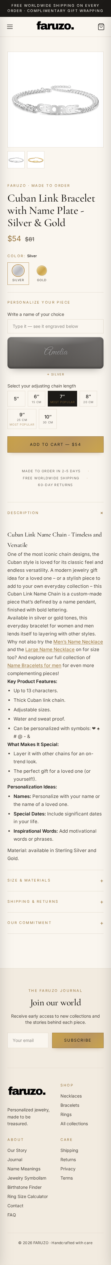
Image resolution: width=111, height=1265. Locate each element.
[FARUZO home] (55, 27)
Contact (15, 1205)
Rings (66, 1114)
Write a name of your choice (35, 314)
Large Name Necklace (50, 649)
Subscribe (77, 1040)
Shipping (69, 1150)
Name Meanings (23, 1168)
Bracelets (69, 1105)
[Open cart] (101, 27)
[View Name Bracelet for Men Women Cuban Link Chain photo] (16, 159)
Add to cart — (55, 444)
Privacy (68, 1168)
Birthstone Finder (24, 1187)
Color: (22, 256)
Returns (68, 1159)
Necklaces (71, 1095)
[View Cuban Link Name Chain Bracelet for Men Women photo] (35, 159)
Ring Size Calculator (27, 1196)
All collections (74, 1123)
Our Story (17, 1150)
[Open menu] (10, 27)
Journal (14, 1159)
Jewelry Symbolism (26, 1178)
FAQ (11, 1214)
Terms (66, 1178)
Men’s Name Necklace (78, 642)
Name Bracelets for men (34, 665)
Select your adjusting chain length (41, 385)
